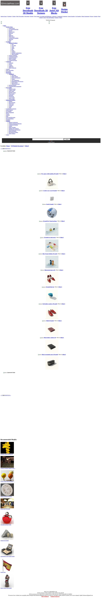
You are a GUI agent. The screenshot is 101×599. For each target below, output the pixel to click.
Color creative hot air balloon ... (7, 481)
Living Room (12, 28)
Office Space (11, 36)
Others (60, 17)
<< (1, 148)
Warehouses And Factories (14, 129)
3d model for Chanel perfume (50, 221)
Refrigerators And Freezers (17, 81)
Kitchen (10, 30)
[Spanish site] (49, 21)
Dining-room (11, 32)
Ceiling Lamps (12, 90)
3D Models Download (17, 146)
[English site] (1, 21)
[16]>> (9, 148)
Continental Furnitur (13, 56)
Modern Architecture (13, 122)
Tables (13, 48)
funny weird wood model (6, 588)
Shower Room (12, 102)
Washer (13, 79)
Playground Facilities (13, 132)
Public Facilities (12, 127)
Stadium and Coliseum (14, 128)
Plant (99, 16)
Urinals (10, 106)
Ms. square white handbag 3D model (49, 173)
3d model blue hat (50, 287)
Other (10, 40)
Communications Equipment (15, 86)
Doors (13, 50)
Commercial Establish (13, 38)
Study (10, 34)
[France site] (1, 23)
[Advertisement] (50, 143)
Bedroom (11, 33)
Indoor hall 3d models (5, 508)
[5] (7, 148)
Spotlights (11, 95)
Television (14, 75)
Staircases (11, 39)
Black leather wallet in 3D (50, 337)
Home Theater (15, 76)
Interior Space (4, 16)
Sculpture (8, 120)
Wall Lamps (11, 91)
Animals (95, 16)
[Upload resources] (55, 596)
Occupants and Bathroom (45, 16)
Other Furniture (15, 54)
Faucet (10, 64)
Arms (44, 17)
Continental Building (13, 124)
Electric (31, 16)
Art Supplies (78, 16)
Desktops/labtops (12, 85)
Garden (10, 126)
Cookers (10, 65)
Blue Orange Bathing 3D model (50, 253)
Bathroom (11, 35)
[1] (2, 148)
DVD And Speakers (16, 77)
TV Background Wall (13, 29)
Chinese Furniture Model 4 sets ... (8, 468)
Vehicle (41, 17)
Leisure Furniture (12, 58)
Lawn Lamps (12, 97)
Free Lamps (36, 16)
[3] (4, 148)
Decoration (27, 16)
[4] (6, 148)
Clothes (14, 16)
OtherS (27, 146)
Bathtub (10, 101)
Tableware (11, 66)
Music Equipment (85, 16)
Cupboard (11, 62)
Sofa (13, 44)
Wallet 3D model (50, 320)
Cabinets (13, 51)
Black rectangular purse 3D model (50, 354)
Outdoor (56, 17)
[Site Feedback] (45, 596)
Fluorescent (11, 96)
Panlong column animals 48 (7, 454)
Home (8, 146)
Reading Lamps (12, 92)
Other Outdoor (12, 133)
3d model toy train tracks (50, 237)
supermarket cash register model (7, 556)
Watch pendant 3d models (6, 496)
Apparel (8, 69)
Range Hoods (15, 82)
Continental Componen (62, 16)
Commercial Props (13, 60)
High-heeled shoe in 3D (50, 270)
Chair (13, 46)
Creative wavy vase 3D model (50, 190)
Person (91, 16)
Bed (12, 49)
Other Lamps (11, 98)
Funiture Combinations (17, 53)
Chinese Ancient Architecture (15, 123)
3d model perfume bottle (6, 524)
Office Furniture (12, 59)
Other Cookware (12, 67)
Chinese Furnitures (13, 55)
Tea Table (14, 45)
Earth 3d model (50, 204)
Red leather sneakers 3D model (50, 303)
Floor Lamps (11, 93)
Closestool (11, 105)
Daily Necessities (20, 16)
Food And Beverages (10, 117)
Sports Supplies (71, 16)
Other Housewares (16, 84)
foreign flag (3, 572)
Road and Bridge (12, 131)
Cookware (54, 16)
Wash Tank (11, 103)
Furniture (9, 16)
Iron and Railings (50, 17)
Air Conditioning (15, 80)
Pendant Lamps (12, 89)
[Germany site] (49, 23)
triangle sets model (5, 540)
